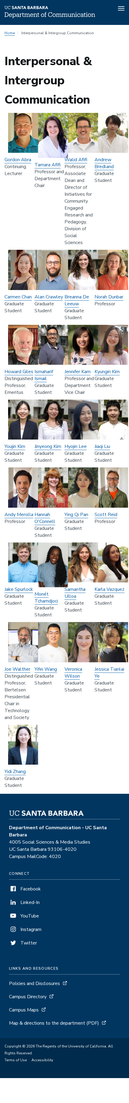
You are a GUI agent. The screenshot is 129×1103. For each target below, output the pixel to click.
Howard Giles (18, 371)
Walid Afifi (75, 159)
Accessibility (42, 1060)
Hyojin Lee (75, 446)
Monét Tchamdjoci (46, 597)
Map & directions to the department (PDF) (54, 1023)
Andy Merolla (18, 514)
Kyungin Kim (107, 371)
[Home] (49, 16)
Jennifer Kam (77, 371)
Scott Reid (105, 514)
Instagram (30, 929)
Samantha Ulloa (75, 593)
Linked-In (29, 902)
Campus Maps (24, 1010)
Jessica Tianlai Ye (109, 672)
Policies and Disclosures (34, 983)
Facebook (30, 889)
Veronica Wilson (73, 672)
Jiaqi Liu (102, 446)
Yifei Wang (45, 669)
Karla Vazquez (109, 589)
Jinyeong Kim (47, 446)
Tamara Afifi (47, 165)
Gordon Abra (17, 159)
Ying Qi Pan (76, 514)
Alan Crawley (48, 297)
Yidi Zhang (15, 771)
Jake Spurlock (18, 589)
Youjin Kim (14, 446)
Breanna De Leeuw (76, 300)
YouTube (29, 916)
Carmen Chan (18, 297)
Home (9, 33)
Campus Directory (27, 996)
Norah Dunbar (108, 297)
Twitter (28, 943)
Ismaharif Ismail (43, 375)
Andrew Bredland (104, 163)
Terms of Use (15, 1060)
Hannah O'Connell (44, 518)
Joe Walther (17, 669)
